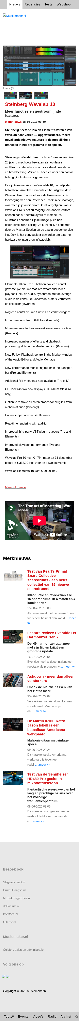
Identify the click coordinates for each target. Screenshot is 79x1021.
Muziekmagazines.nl (16, 898)
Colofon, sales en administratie (23, 949)
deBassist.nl (11, 906)
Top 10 (9, 1016)
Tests (49, 4)
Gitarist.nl (9, 922)
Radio (52, 1016)
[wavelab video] (25, 95)
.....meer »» (67, 666)
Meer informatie (15, 487)
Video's (38, 1016)
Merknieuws (13, 121)
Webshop (64, 4)
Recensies (33, 4)
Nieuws (14, 4)
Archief (66, 1016)
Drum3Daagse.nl (14, 890)
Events (23, 1016)
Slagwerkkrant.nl (14, 882)
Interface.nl (10, 914)
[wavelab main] (41, 95)
